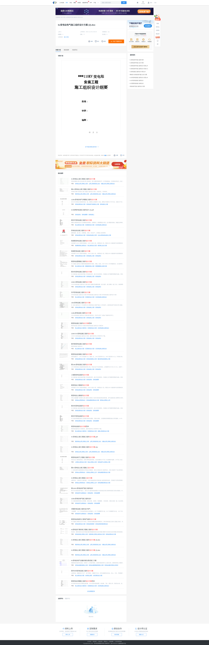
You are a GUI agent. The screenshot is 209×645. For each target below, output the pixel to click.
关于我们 (89, 641)
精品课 (157, 33)
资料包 (157, 27)
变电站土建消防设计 (80, 400)
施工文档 (63, 17)
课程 (74, 2)
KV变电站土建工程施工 (81, 478)
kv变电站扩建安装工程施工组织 (84, 529)
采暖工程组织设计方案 (103, 431)
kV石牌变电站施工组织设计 (137, 83)
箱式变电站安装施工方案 (104, 359)
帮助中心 (106, 641)
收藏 (117, 155)
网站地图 (111, 641)
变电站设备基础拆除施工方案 (96, 565)
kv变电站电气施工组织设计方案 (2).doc (74, 17)
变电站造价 (78, 214)
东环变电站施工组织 (80, 292)
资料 (67, 2)
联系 (105, 155)
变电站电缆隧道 (90, 524)
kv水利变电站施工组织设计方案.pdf (139, 77)
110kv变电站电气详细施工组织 (84, 199)
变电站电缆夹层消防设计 (101, 524)
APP (91, 2)
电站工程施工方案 (92, 462)
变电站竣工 (91, 214)
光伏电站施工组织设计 (101, 224)
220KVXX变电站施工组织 (82, 333)
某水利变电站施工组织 (81, 272)
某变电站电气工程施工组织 (83, 457)
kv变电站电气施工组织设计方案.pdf (139, 65)
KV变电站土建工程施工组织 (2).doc (85, 550)
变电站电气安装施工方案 (92, 204)
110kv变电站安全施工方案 (104, 235)
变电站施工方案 (104, 204)
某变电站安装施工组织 (81, 354)
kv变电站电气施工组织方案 (137, 59)
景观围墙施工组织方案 (101, 266)
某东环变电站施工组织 (81, 220)
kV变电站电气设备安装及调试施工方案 (83, 560)
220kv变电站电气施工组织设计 (81, 498)
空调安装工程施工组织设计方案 (97, 534)
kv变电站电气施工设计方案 (137, 62)
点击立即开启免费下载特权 (140, 46)
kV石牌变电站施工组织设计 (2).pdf (82, 210)
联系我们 (95, 641)
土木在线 (61, 2)
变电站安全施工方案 (91, 235)
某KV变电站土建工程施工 (82, 468)
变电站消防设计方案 (80, 204)
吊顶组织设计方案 (89, 224)
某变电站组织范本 (80, 426)
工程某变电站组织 (80, 375)
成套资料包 (85, 2)
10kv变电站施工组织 (80, 303)
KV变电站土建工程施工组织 (83, 179)
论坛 (71, 2)
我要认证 (141, 634)
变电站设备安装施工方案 (81, 565)
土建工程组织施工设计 (94, 183)
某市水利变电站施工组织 (82, 571)
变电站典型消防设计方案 (92, 400)
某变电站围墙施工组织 (81, 261)
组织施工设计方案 (102, 245)
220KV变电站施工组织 (81, 282)
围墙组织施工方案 (89, 266)
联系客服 (116, 634)
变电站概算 (85, 214)
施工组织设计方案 (79, 224)
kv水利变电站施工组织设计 (137, 80)
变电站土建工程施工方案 (81, 183)
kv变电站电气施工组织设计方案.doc (139, 68)
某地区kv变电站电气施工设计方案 (138, 74)
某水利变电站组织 (80, 406)
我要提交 (92, 634)
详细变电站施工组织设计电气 (80, 509)
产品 (95, 2)
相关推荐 (60, 173)
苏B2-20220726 (114, 643)
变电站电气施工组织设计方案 (137, 86)
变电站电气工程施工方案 (104, 462)
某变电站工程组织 (80, 385)
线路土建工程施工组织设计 (108, 183)
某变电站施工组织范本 (81, 323)
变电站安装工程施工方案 (81, 534)
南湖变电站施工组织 (80, 251)
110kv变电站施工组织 (81, 313)
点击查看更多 (91, 591)
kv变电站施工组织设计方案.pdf (137, 71)
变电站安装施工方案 (91, 359)
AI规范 (79, 2)
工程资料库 (58, 17)
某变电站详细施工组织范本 (83, 581)
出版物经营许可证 (122, 643)
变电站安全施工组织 (80, 230)
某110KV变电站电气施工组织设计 (82, 488)
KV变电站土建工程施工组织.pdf (84, 437)
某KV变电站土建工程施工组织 (84, 189)
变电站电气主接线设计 (81, 493)
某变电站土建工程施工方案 (82, 194)
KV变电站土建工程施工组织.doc (84, 447)
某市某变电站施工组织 (81, 344)
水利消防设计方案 (97, 575)
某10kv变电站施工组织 (81, 364)
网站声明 (100, 641)
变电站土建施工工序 (105, 400)
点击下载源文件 (117, 41)
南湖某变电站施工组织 (81, 241)
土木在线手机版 (118, 641)
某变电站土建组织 (80, 395)
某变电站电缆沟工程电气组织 (83, 519)
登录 (151, 2)
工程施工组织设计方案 (81, 462)
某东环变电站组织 (80, 416)
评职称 (157, 30)
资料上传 (67, 634)
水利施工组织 (88, 575)
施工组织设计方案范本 (81, 328)
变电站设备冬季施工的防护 (111, 565)
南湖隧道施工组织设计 (81, 245)
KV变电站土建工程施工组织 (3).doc (85, 540)
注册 (154, 2)
